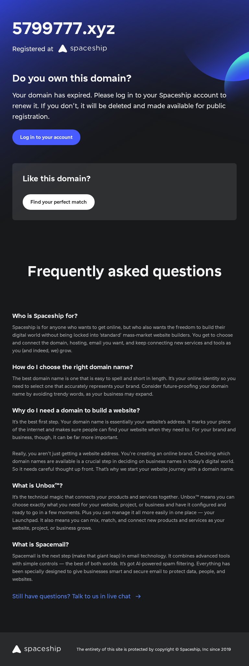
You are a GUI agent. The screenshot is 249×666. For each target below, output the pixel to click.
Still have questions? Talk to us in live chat (72, 596)
